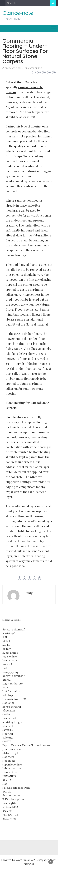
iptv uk (6, 791)
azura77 (7, 679)
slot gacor (8, 757)
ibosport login (11, 795)
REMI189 (7, 780)
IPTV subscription (13, 799)
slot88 (6, 714)
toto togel (8, 695)
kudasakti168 (10, 652)
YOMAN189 (9, 776)
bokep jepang (10, 672)
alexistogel (8, 633)
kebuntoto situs (11, 768)
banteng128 (9, 803)
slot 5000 (8, 703)
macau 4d (8, 664)
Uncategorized (33, 68)
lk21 (4, 637)
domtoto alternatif (13, 629)
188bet (6, 641)
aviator (6, 645)
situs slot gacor (11, 772)
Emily (28, 593)
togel (5, 687)
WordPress (22, 860)
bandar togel (10, 660)
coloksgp (7, 737)
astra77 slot (9, 818)
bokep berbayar (11, 706)
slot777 (6, 741)
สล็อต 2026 (8, 710)
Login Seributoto (12, 683)
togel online (9, 656)
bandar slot (9, 718)
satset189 (7, 730)
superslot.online (12, 764)
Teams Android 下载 (14, 699)
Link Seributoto (11, 691)
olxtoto (6, 648)
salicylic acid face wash (16, 787)
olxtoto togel (10, 753)
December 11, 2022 (14, 68)
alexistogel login (12, 722)
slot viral (7, 733)
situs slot (7, 726)
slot (4, 668)
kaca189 (7, 811)
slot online (8, 760)
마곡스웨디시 (10, 814)
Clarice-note (17, 13)
